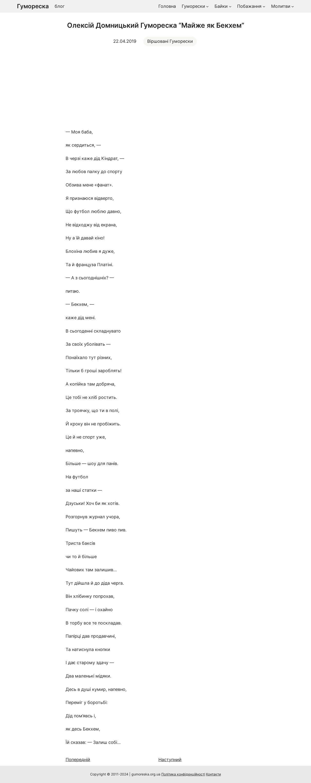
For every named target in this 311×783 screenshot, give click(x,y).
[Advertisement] (155, 87)
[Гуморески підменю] (207, 6)
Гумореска (33, 6)
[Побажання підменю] (264, 6)
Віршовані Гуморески (170, 41)
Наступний (169, 759)
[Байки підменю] (230, 6)
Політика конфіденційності (183, 774)
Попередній (78, 759)
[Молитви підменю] (292, 6)
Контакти (213, 774)
